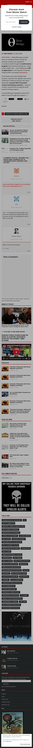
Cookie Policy (8, 741)
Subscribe (24, 22)
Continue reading (16, 27)
